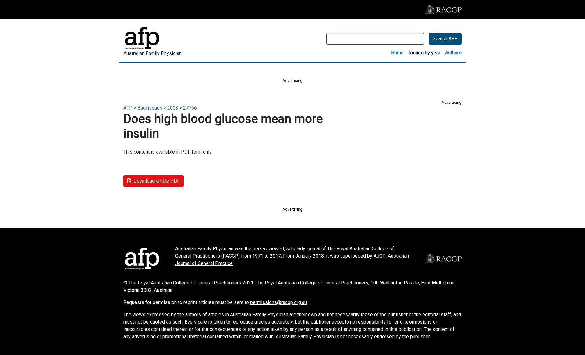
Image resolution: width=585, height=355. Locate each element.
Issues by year (424, 53)
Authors (453, 53)
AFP (128, 108)
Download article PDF (156, 181)
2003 (172, 108)
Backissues (149, 108)
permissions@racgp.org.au (278, 302)
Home (397, 53)
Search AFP (445, 39)
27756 (190, 108)
